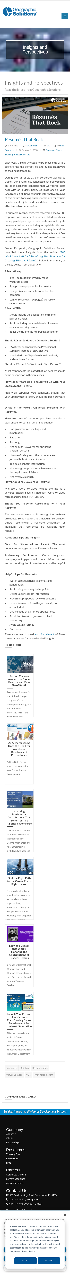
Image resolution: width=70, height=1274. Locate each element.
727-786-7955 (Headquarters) (24, 1199)
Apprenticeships (14, 1183)
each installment (44, 634)
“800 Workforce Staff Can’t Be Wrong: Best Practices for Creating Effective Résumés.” (35, 256)
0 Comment (32, 145)
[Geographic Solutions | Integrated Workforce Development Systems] (20, 11)
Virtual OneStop (22, 154)
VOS (28, 1074)
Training (9, 154)
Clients (9, 1138)
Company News (54, 150)
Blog (8, 1162)
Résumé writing (40, 1068)
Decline (48, 1260)
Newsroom (12, 1158)
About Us (11, 1134)
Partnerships (13, 1142)
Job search (11, 1068)
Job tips (25, 1068)
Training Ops (13, 1154)
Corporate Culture (16, 1174)
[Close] (65, 1215)
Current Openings (15, 1178)
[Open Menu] (65, 16)
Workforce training (43, 1074)
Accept (25, 1260)
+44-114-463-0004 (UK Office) (25, 1203)
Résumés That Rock (24, 139)
